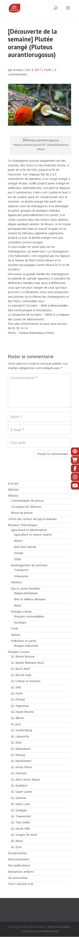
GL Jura (15, 724)
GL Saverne (18, 798)
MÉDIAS (13, 490)
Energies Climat (21, 611)
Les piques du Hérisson (26, 507)
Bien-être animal (25, 547)
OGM (17, 559)
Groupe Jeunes (17, 853)
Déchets (16, 582)
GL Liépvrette (20, 736)
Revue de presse (22, 513)
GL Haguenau (20, 706)
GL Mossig (18, 755)
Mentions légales (59, 927)
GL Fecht (17, 693)
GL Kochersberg (21, 730)
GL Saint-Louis (20, 804)
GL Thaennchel (21, 816)
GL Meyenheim (21, 749)
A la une (13, 483)
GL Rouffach (19, 785)
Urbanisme (21, 576)
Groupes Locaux (19, 652)
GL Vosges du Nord (24, 835)
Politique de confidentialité (40, 931)
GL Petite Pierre (21, 767)
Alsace (18, 540)
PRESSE (13, 496)
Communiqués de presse (27, 500)
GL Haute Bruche (22, 712)
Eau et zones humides (25, 588)
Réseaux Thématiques (22, 525)
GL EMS (16, 687)
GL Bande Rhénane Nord (27, 663)
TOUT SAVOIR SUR (20, 884)
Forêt (47, 70)
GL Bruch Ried (20, 669)
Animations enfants (21, 872)
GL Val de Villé (20, 828)
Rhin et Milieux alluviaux (30, 599)
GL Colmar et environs (26, 681)
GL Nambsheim (21, 761)
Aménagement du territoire (29, 565)
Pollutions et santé (23, 641)
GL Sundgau (19, 810)
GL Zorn (16, 847)
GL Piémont (19, 773)
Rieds (17, 605)
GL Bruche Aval (21, 675)
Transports (21, 570)
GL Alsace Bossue (23, 656)
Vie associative (18, 878)
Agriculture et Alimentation (29, 530)
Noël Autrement (18, 859)
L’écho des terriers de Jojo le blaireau (32, 519)
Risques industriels (26, 646)
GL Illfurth (17, 718)
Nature (15, 635)
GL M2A (16, 742)
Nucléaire (20, 622)
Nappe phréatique (26, 593)
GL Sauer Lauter (21, 791)
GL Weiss (17, 841)
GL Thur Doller (20, 822)
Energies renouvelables (29, 616)
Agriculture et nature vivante (33, 534)
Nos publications (19, 865)
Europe (18, 553)
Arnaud (17, 70)
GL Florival (18, 699)
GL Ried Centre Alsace (25, 779)
